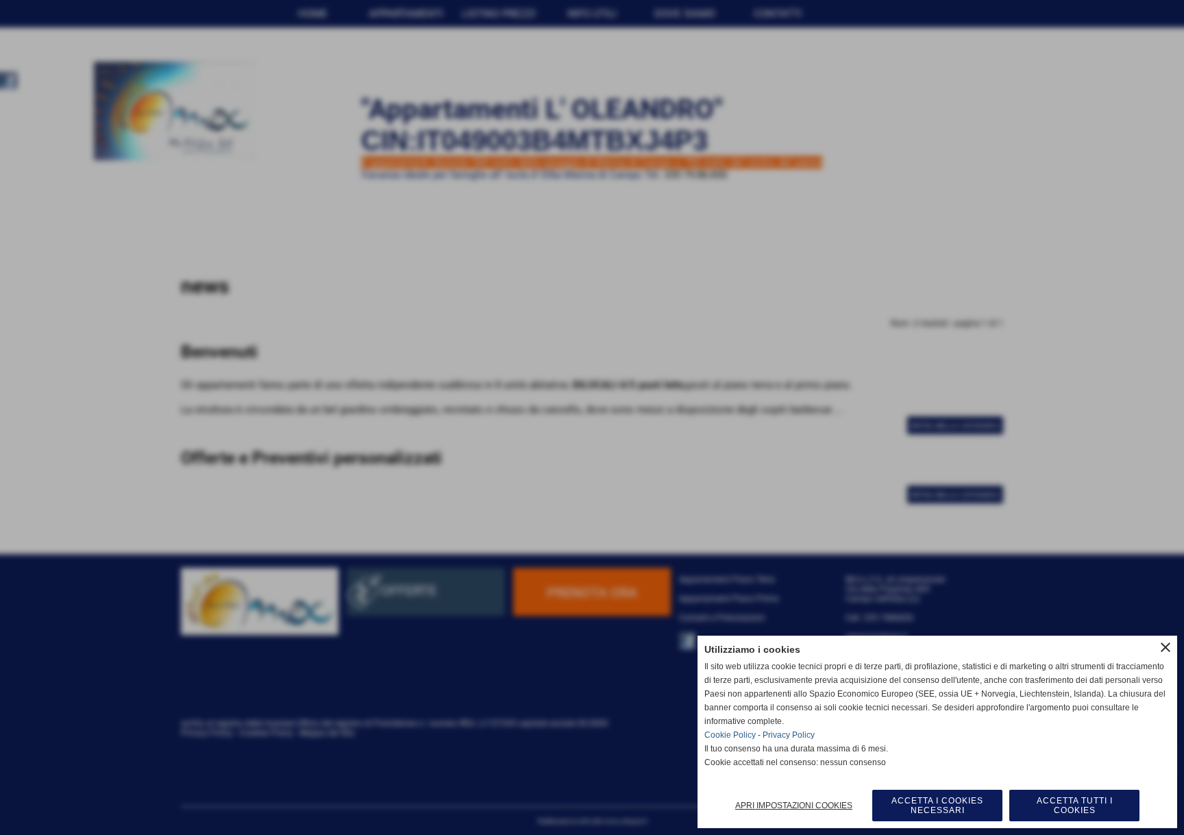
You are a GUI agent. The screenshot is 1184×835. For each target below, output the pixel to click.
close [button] (1165, 647)
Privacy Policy (789, 735)
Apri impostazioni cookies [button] (793, 805)
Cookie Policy (730, 735)
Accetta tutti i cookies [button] (1075, 805)
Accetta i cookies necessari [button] (937, 805)
